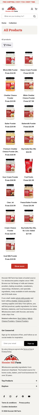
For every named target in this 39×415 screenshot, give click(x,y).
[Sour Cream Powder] (10, 166)
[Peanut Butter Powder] (28, 191)
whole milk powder (23, 298)
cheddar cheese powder (20, 301)
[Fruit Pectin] (28, 166)
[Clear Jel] (10, 191)
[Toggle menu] (3, 9)
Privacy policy (24, 403)
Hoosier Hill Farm (14, 411)
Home (4, 23)
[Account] (32, 9)
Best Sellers (22, 318)
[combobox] (19, 16)
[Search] (34, 16)
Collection (13, 23)
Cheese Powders (21, 321)
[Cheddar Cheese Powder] (10, 84)
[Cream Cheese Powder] (10, 216)
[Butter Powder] (10, 112)
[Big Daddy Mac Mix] (28, 137)
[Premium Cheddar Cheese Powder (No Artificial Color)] (10, 137)
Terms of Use (27, 349)
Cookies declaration (9, 407)
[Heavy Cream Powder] (28, 58)
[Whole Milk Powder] (10, 58)
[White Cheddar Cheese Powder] (28, 84)
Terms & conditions (9, 403)
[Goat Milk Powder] (10, 245)
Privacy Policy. (7, 351)
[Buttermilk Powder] (28, 112)
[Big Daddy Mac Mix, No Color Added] (28, 216)
